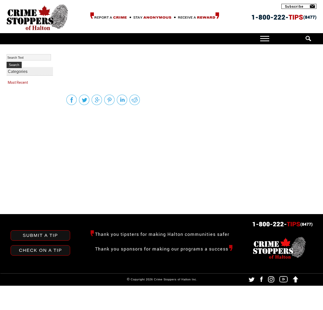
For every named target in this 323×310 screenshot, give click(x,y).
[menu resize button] (179, 38)
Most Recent (18, 82)
